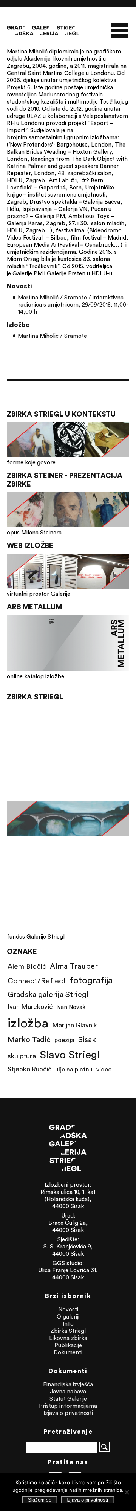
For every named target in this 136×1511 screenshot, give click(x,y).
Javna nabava (68, 1391)
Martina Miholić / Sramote (52, 335)
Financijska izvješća (68, 1384)
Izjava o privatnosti (68, 1412)
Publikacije (68, 1345)
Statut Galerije (68, 1398)
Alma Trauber (74, 966)
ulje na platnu (74, 1069)
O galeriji (68, 1316)
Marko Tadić (29, 1039)
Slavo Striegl (70, 1054)
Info (68, 1323)
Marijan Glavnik (74, 1025)
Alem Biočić (27, 966)
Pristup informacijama (68, 1405)
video (104, 1069)
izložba (28, 1023)
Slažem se (39, 1500)
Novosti (68, 1309)
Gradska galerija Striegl (48, 994)
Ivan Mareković (30, 1007)
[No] (126, 1492)
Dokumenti (68, 1352)
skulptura (22, 1056)
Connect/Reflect (37, 980)
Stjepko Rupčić (29, 1069)
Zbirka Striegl (68, 1330)
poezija (64, 1040)
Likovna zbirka (68, 1338)
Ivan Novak (70, 1006)
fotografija (91, 980)
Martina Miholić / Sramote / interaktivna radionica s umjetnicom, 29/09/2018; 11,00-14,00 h (73, 304)
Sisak (87, 1039)
